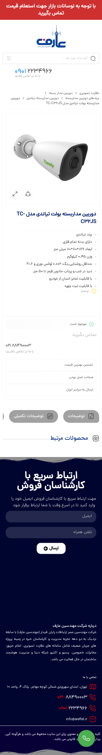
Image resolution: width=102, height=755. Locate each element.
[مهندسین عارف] (51, 36)
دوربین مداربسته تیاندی (43, 98)
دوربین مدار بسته (61, 93)
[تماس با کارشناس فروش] (86, 739)
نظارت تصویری (89, 93)
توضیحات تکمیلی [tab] (29, 416)
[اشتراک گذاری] (28, 194)
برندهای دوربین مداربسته (82, 98)
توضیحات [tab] (77, 416)
